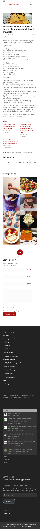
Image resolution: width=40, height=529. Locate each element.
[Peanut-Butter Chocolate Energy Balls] (11, 219)
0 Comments (14, 35)
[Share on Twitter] (9, 162)
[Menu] (34, 4)
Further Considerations (11, 356)
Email (29, 276)
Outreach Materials (10, 377)
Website (29, 283)
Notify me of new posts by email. (14, 311)
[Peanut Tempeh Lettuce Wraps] (28, 185)
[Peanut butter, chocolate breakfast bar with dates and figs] (28, 202)
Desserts (27, 35)
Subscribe (9, 501)
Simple (31, 35)
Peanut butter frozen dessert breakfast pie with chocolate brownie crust (10, 142)
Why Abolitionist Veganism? (13, 363)
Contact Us (6, 513)
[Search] (30, 4)
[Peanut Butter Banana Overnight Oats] (11, 202)
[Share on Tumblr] (24, 162)
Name (29, 270)
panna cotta (18, 152)
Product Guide (9, 352)
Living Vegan (6, 342)
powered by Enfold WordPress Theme (22, 526)
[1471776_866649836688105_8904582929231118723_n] (17, 18)
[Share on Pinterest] (16, 162)
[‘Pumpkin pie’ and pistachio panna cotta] (28, 236)
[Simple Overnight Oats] (11, 185)
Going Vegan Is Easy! (9, 339)
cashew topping (27, 152)
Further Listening (10, 370)
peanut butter (11, 152)
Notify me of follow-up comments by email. (16, 308)
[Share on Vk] (27, 162)
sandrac (5, 37)
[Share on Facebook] (5, 162)
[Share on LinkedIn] (20, 162)
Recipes (7, 349)
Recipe (22, 35)
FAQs (4, 380)
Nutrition (7, 345)
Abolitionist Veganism (9, 359)
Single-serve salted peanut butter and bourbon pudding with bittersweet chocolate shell (26, 128)
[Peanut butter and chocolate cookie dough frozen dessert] (28, 219)
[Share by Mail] (35, 162)
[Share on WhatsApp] (12, 162)
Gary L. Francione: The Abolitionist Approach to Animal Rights (19, 396)
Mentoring (6, 384)
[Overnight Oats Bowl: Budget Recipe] (11, 236)
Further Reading (9, 373)
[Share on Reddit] (31, 162)
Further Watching (10, 366)
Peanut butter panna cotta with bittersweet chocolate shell (9, 126)
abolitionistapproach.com (21, 480)
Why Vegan (6, 335)
